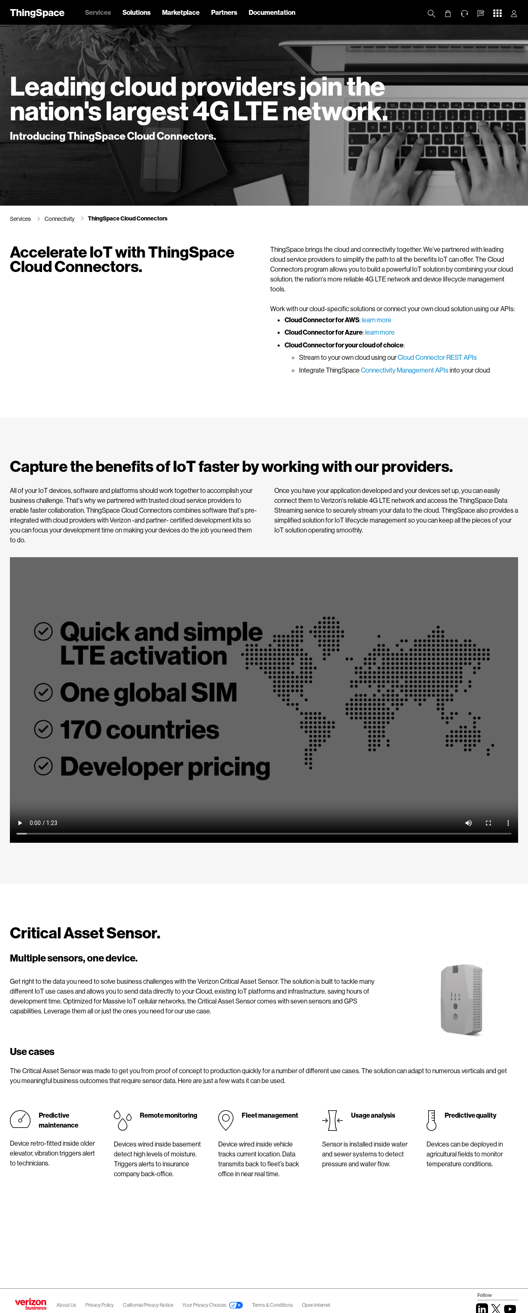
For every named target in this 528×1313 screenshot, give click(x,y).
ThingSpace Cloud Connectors (127, 218)
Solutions (137, 12)
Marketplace (181, 12)
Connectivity (60, 218)
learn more (376, 320)
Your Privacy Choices (204, 1305)
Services (98, 12)
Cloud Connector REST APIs (437, 357)
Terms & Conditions (273, 1305)
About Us (66, 1305)
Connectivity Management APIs (404, 370)
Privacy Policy (100, 1305)
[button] (481, 13)
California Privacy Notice (148, 1305)
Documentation (272, 12)
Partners (224, 12)
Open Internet (316, 1305)
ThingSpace (37, 12)
